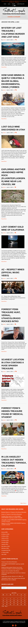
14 (17, 600)
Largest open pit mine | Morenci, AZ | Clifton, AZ (12, 576)
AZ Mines (3, 534)
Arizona (3, 532)
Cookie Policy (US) (20, 3)
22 (21, 602)
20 (14, 602)
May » (6, 606)
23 (24, 602)
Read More (4, 67)
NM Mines (3, 548)
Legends (3, 544)
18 (6, 602)
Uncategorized (4, 550)
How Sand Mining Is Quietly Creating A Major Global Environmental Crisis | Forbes (12, 81)
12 (10, 600)
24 (3, 604)
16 (24, 600)
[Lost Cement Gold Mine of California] (12, 241)
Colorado (3, 542)
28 (17, 604)
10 (3, 600)
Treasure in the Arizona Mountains (18, 512)
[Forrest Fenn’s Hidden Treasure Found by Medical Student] (12, 428)
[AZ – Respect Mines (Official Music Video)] (12, 287)
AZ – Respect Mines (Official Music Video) (12, 272)
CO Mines (3, 540)
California (3, 538)
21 (17, 602)
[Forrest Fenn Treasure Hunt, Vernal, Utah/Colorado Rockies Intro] (12, 333)
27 (14, 604)
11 (6, 600)
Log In (9, 3)
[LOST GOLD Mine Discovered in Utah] (12, 141)
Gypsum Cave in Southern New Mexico (10, 570)
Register (13, 3)
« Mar (2, 606)
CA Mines (3, 536)
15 (21, 600)
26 (10, 604)
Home (5, 3)
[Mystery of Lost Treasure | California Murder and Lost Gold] (12, 48)
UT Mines (3, 552)
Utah (2, 554)
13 (14, 600)
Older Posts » (23, 503)
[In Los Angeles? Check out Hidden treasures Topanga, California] (12, 477)
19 (10, 602)
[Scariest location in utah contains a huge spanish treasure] (12, 380)
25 (6, 604)
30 (24, 604)
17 (3, 602)
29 (21, 604)
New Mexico (4, 546)
